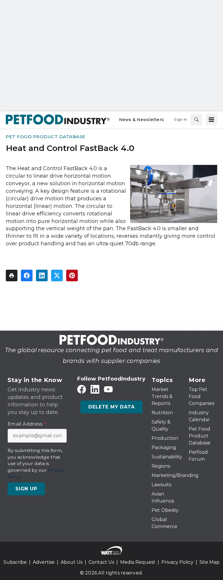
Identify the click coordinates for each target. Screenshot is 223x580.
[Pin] (72, 275)
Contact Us (101, 562)
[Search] (196, 119)
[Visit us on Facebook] (81, 389)
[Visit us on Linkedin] (95, 389)
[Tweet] (57, 275)
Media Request (137, 562)
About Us (71, 562)
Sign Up (26, 488)
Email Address (27, 424)
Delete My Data (111, 407)
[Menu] (211, 119)
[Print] (11, 275)
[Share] (27, 275)
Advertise (44, 562)
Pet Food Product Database (45, 136)
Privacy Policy (177, 562)
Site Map (209, 562)
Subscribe (15, 562)
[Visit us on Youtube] (108, 389)
